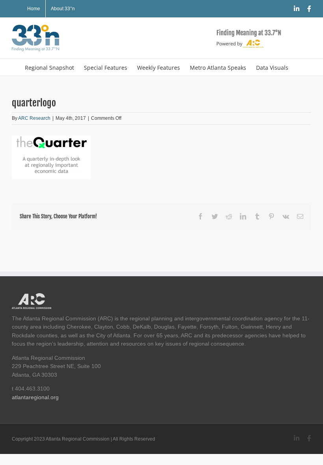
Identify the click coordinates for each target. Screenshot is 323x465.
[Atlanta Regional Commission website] (31, 297)
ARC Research (34, 118)
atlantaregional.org (35, 397)
